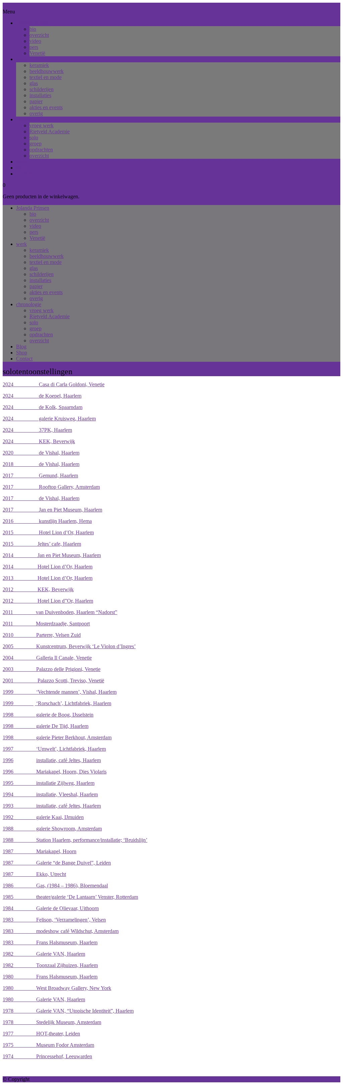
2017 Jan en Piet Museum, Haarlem (52, 510)
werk (21, 59)
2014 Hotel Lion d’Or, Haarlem (47, 566)
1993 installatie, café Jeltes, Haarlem (52, 806)
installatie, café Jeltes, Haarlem (68, 760)
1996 (8, 760)
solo (33, 137)
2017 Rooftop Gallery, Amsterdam (51, 487)
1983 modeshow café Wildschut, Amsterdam (61, 931)
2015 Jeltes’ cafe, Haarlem (42, 544)
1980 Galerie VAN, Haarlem (44, 999)
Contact (24, 174)
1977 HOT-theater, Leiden (41, 1033)
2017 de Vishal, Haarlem (41, 498)
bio (32, 29)
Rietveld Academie (49, 131)
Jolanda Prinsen (32, 23)
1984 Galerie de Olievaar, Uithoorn (51, 908)
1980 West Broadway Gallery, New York (57, 988)
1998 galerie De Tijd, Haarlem (45, 726)
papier (36, 101)
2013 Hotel (26, 578)
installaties (40, 95)
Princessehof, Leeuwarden (52, 1056)
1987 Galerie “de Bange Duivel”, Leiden (57, 863)
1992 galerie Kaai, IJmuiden (43, 817)
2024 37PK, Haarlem (37, 430)
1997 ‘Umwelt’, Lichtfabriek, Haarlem (54, 749)
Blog (21, 161)
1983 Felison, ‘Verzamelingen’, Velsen (54, 920)
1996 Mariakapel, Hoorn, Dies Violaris (55, 771)
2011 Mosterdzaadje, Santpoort (46, 623)
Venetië (37, 53)
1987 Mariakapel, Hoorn (39, 851)
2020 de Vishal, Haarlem (41, 453)
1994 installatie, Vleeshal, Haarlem (50, 794)
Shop (21, 168)
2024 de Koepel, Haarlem (42, 396)
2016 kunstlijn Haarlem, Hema (47, 521)
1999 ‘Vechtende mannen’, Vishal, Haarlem (60, 692)
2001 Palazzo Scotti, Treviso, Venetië (53, 680)
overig (36, 113)
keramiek (39, 65)
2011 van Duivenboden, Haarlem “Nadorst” (60, 612)
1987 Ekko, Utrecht (34, 874)
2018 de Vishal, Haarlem (41, 464)
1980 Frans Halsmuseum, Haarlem (50, 976)
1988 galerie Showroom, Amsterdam (52, 828)
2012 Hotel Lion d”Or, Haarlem (48, 601)
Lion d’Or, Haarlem (70, 578)
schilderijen (41, 89)
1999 (18, 703)
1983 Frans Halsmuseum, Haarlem (50, 942)
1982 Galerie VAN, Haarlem (44, 954)
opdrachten (41, 149)
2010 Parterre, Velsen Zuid (42, 635)
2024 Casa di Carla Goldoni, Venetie (54, 384)
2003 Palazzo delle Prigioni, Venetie (51, 669)
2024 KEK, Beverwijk (39, 441)
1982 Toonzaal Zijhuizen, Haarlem (50, 965)
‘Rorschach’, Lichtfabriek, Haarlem (73, 703)
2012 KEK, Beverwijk (38, 589)
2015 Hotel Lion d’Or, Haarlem (48, 532)
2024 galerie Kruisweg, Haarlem (49, 418)
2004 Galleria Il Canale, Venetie (47, 658)
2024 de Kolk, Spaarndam (42, 407)
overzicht (39, 35)
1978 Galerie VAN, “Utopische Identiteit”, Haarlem (68, 1011)
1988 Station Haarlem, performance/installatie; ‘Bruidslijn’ (75, 840)
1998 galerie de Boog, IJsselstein (48, 715)
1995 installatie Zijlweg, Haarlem (48, 783)
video (35, 41)
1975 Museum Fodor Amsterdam (48, 1045)
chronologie (28, 119)
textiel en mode (45, 77)
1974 (8, 1056)
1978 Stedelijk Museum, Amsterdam (52, 1022)
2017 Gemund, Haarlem (40, 475)
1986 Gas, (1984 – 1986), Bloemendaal (55, 885)
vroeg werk (41, 125)
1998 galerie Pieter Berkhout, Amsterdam (57, 737)
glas (33, 83)
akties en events (46, 107)
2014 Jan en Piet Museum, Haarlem (52, 555)
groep (35, 143)
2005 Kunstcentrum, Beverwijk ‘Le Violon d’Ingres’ (69, 646)
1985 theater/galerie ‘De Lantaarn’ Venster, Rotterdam (70, 897)
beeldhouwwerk (46, 71)
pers (33, 47)
